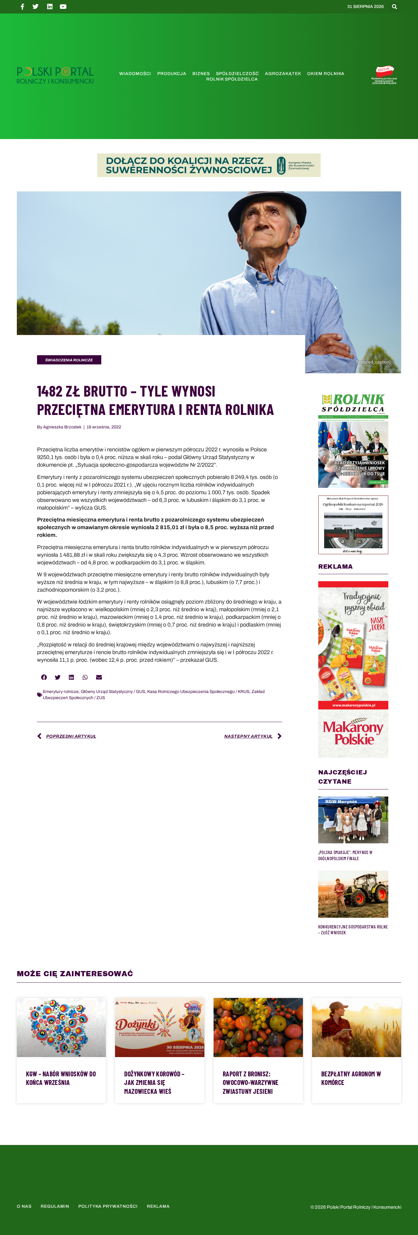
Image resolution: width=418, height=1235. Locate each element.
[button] (394, 6)
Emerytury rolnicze (61, 691)
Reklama (158, 1206)
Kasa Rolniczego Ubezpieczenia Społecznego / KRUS (198, 691)
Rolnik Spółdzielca (232, 79)
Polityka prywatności (108, 1206)
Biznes (201, 73)
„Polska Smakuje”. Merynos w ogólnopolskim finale (345, 855)
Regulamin (55, 1206)
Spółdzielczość (237, 73)
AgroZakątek (283, 73)
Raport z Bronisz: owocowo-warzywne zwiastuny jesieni (251, 1082)
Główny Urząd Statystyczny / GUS (113, 691)
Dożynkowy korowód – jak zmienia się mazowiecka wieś (154, 1082)
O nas (24, 1206)
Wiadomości (135, 73)
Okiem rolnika (326, 73)
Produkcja (171, 73)
